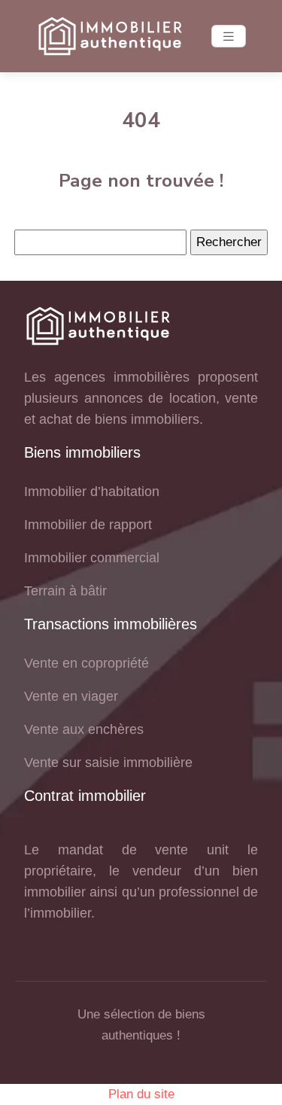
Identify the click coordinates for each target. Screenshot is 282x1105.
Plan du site (141, 1094)
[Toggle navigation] (228, 36)
